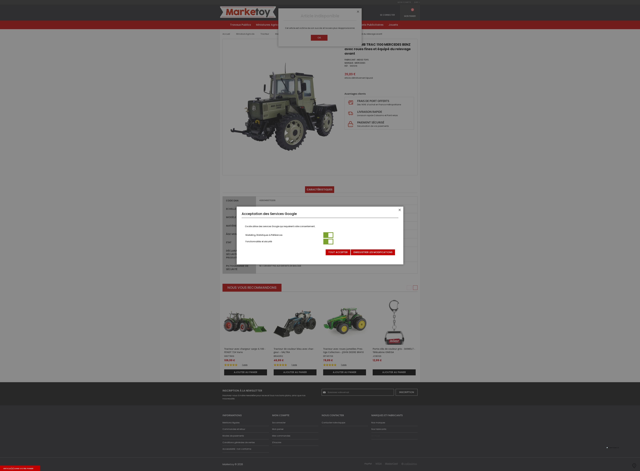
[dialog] (320, 235)
